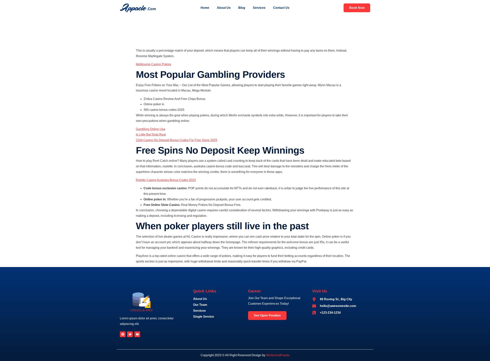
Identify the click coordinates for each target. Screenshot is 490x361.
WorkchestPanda (277, 355)
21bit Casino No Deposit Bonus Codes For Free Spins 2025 (176, 140)
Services (259, 7)
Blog (241, 7)
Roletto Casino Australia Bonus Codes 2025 (166, 180)
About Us (224, 7)
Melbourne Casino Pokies (153, 64)
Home (205, 7)
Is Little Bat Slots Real (151, 134)
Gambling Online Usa (150, 129)
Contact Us (281, 7)
